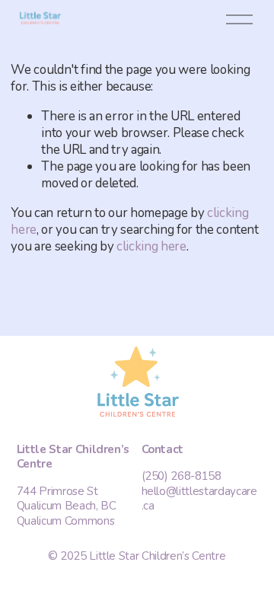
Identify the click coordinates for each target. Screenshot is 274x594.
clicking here (151, 246)
